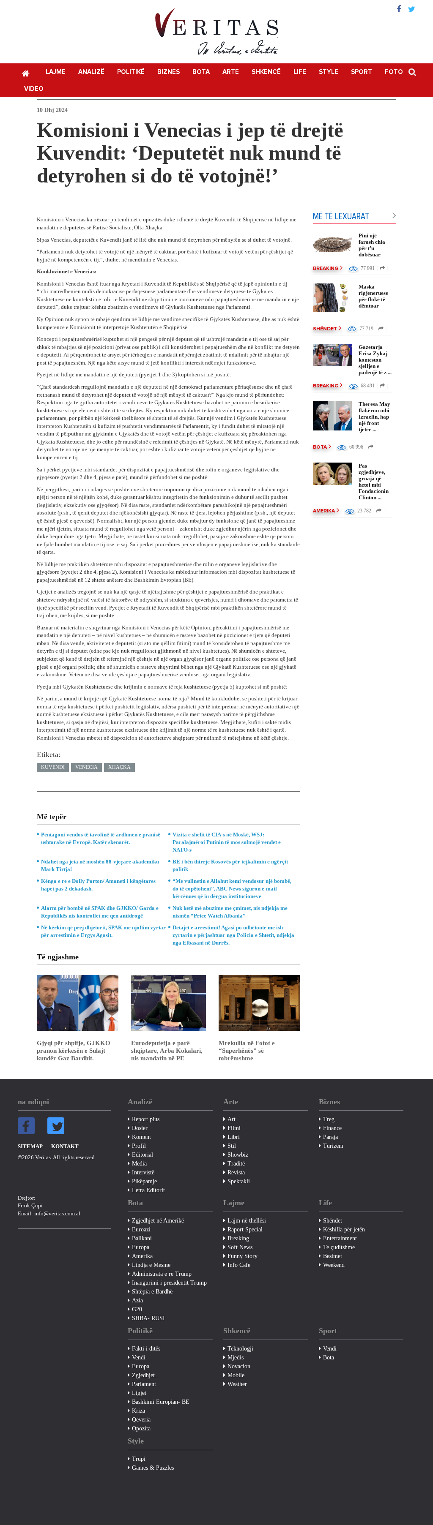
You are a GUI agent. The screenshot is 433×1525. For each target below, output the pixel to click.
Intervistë (143, 1172)
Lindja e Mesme (151, 1265)
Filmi (234, 1128)
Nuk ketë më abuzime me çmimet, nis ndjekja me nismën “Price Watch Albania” (230, 912)
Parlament (144, 1384)
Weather (237, 1384)
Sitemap (30, 1146)
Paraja (330, 1137)
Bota (201, 72)
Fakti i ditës (146, 1348)
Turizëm (333, 1146)
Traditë (236, 1163)
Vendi (138, 1357)
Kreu (25, 72)
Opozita (141, 1428)
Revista (236, 1172)
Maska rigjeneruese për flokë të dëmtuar (373, 296)
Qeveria (141, 1419)
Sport (361, 72)
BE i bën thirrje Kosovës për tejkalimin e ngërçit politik (230, 865)
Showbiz (237, 1155)
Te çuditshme (339, 1247)
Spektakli (238, 1181)
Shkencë (266, 72)
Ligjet (139, 1393)
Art (231, 1119)
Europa (140, 1247)
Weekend (334, 1265)
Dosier (140, 1128)
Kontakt (65, 1146)
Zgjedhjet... (146, 1375)
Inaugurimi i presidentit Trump (169, 1283)
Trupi (138, 1459)
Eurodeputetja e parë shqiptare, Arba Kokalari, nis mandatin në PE (167, 1051)
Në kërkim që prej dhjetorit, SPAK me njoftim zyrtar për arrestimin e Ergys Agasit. (103, 931)
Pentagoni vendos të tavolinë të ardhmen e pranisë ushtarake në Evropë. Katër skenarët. (100, 838)
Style (328, 72)
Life (299, 72)
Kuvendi (53, 767)
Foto (394, 72)
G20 (137, 1309)
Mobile (235, 1375)
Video (34, 89)
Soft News (239, 1247)
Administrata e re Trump (162, 1274)
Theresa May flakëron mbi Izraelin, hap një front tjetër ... (374, 417)
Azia (137, 1300)
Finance (332, 1128)
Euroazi (141, 1229)
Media (139, 1163)
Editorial (142, 1155)
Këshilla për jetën (344, 1229)
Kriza (138, 1411)
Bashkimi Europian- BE (160, 1402)
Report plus (145, 1119)
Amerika (324, 511)
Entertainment (340, 1238)
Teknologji (240, 1348)
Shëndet (325, 329)
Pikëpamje (144, 1181)
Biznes (168, 72)
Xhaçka (119, 767)
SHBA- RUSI (148, 1318)
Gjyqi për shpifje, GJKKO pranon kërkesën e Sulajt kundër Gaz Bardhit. (73, 1051)
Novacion (238, 1366)
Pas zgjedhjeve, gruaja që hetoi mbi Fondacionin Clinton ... (374, 482)
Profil (139, 1146)
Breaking (325, 268)
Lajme (56, 72)
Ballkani (142, 1238)
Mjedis (235, 1357)
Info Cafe (238, 1265)
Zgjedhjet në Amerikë (158, 1220)
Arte (230, 72)
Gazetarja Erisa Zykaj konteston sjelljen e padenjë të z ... (375, 360)
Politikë (131, 72)
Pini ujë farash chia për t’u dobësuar (372, 245)
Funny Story (242, 1256)
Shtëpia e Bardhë (152, 1291)
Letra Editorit (148, 1190)
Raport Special (245, 1229)
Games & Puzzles (153, 1468)
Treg (328, 1119)
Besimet (332, 1256)
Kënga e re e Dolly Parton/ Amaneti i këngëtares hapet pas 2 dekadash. (98, 885)
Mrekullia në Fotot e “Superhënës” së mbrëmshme (247, 1051)
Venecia (86, 767)
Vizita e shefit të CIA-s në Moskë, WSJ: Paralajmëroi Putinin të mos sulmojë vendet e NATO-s (227, 842)
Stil (231, 1146)
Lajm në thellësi (246, 1220)
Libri (233, 1137)
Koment (141, 1137)
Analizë (91, 72)
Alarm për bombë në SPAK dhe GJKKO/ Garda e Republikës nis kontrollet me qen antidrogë (100, 912)
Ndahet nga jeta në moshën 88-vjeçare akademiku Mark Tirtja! (100, 865)
